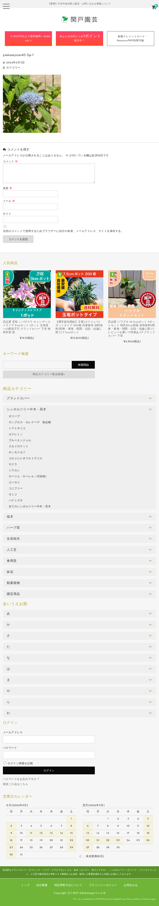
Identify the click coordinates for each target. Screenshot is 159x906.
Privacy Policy (125, 899)
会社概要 (42, 885)
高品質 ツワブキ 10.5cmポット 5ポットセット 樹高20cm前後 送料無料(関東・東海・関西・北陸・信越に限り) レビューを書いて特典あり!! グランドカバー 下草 (131, 329)
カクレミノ (16, 434)
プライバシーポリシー (103, 885)
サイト (7, 214)
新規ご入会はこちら (15, 784)
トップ (25, 885)
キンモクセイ (17, 452)
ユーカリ (14, 482)
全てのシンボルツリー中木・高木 (30, 506)
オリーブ (14, 416)
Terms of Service (143, 899)
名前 (7, 188)
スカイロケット (19, 446)
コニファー (16, 488)
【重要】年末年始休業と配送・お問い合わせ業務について (79, 4)
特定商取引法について (68, 885)
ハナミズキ (16, 500)
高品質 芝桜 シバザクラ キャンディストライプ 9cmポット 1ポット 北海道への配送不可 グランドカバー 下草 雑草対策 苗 (27, 327)
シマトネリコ (17, 428)
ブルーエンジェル (20, 440)
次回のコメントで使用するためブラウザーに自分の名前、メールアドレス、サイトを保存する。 (63, 231)
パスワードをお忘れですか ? (21, 779)
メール (9, 201)
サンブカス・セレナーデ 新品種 (30, 422)
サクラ (13, 464)
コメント (10, 161)
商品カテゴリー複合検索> (49, 374)
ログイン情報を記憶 (20, 763)
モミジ (13, 494)
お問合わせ (131, 885)
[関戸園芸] (79, 23)
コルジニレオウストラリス (25, 458)
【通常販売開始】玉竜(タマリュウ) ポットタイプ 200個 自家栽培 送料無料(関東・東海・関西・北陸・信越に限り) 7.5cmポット (79, 327)
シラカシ (14, 470)
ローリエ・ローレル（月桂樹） (28, 476)
